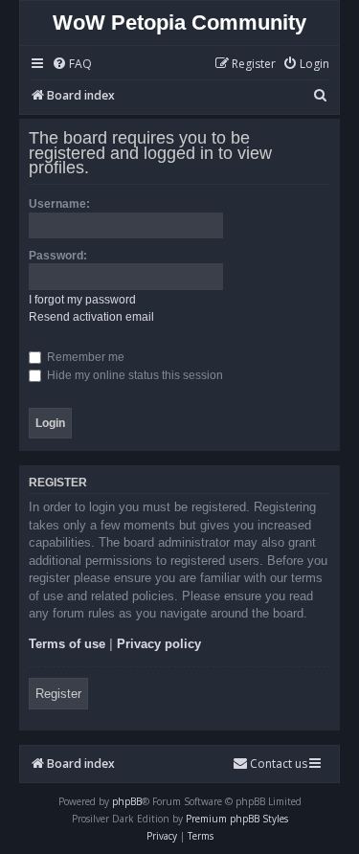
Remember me (84, 357)
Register (58, 693)
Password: (58, 255)
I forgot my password (82, 299)
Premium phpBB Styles (237, 818)
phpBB (127, 801)
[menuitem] (72, 65)
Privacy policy (159, 644)
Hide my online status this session (133, 375)
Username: (59, 204)
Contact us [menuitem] (278, 763)
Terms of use (67, 644)
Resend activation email (91, 317)
